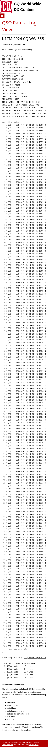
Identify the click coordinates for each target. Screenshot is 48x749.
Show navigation (2, 15)
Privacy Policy (34, 745)
